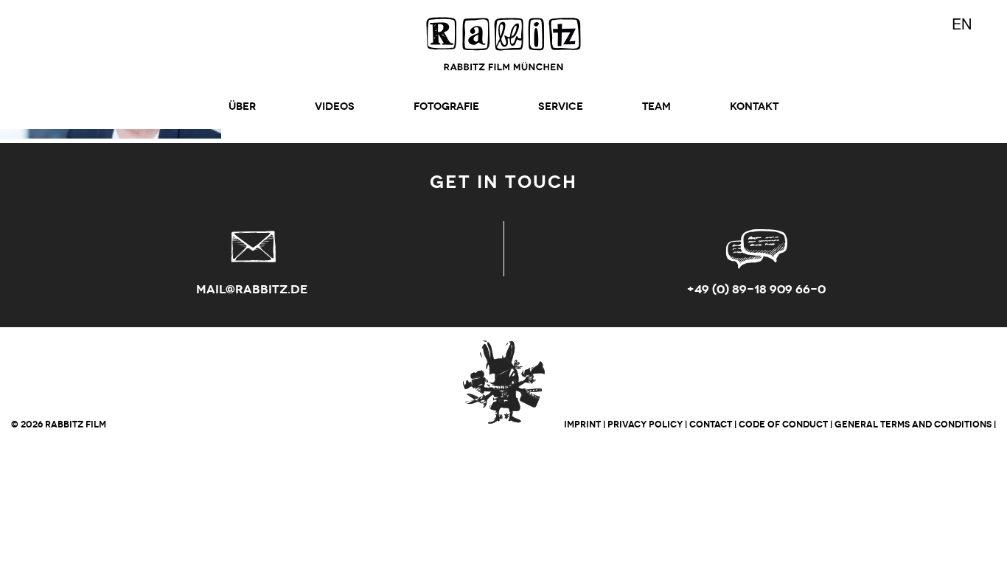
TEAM (656, 106)
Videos (335, 106)
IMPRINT (582, 424)
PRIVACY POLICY (645, 424)
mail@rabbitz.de (251, 289)
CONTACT (710, 424)
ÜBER (242, 106)
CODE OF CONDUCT (783, 424)
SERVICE (560, 106)
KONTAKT (754, 106)
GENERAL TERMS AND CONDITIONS (913, 424)
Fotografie (446, 106)
